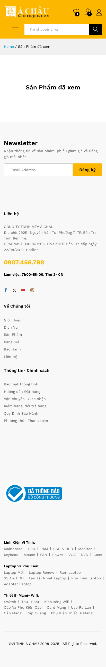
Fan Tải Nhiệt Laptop (47, 578)
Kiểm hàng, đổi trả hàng (25, 406)
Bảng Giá (11, 342)
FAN (43, 555)
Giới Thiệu (13, 320)
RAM (44, 549)
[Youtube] (23, 290)
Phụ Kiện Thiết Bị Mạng (71, 613)
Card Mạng (56, 607)
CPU (31, 549)
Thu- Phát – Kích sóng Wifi (45, 602)
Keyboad (11, 555)
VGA (72, 555)
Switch (10, 602)
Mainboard (13, 549)
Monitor (85, 549)
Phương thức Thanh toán (26, 421)
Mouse (29, 555)
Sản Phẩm (13, 334)
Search (95, 29)
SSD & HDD (63, 549)
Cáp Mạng (12, 613)
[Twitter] (14, 290)
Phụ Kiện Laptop (86, 578)
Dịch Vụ (11, 327)
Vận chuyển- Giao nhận (25, 399)
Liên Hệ (10, 357)
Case (97, 555)
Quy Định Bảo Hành (21, 413)
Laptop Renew (41, 572)
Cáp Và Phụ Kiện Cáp (23, 607)
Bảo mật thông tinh (21, 384)
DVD (84, 555)
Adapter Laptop (18, 584)
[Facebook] (5, 290)
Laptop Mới (14, 572)
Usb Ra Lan (81, 607)
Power (57, 555)
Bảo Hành (12, 349)
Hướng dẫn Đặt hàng (22, 392)
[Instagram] (32, 290)
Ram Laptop (70, 572)
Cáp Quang (36, 613)
